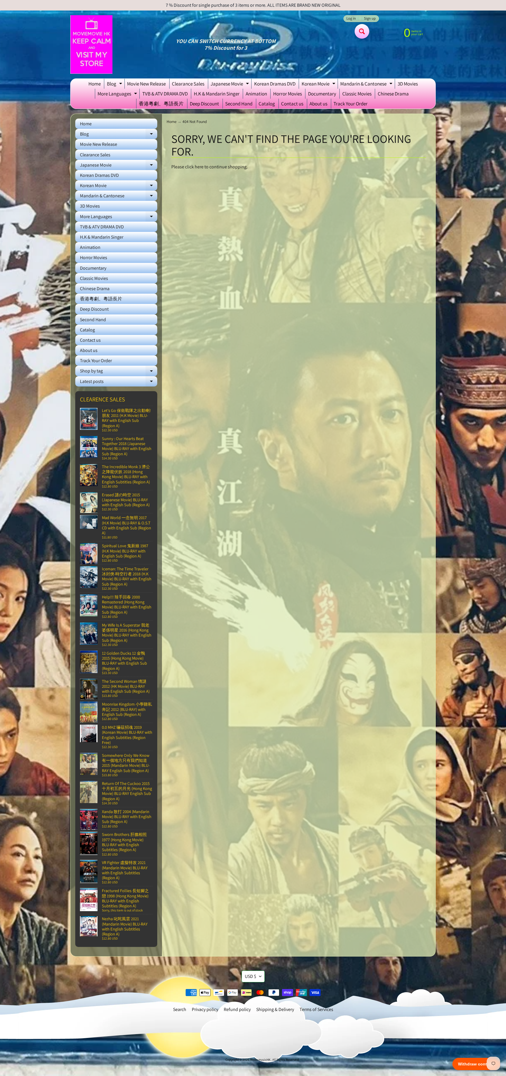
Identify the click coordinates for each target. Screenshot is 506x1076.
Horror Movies (287, 93)
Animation (256, 93)
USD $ (250, 976)
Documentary (322, 93)
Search (179, 1009)
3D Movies (408, 84)
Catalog (267, 103)
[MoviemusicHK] (91, 44)
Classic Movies (357, 93)
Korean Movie (319, 85)
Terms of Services (316, 1009)
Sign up (370, 18)
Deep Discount (204, 103)
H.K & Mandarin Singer (217, 93)
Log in (351, 18)
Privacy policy (205, 1009)
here (199, 167)
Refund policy (237, 1009)
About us (318, 103)
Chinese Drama (393, 93)
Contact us (292, 103)
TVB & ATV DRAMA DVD (165, 93)
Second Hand (238, 103)
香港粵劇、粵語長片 (161, 103)
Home (94, 84)
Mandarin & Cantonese (367, 85)
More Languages (118, 94)
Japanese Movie (230, 85)
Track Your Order (350, 103)
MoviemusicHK (260, 1060)
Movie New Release (146, 84)
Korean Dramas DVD (274, 84)
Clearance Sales (188, 84)
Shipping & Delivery (275, 1009)
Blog (115, 85)
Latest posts (118, 382)
